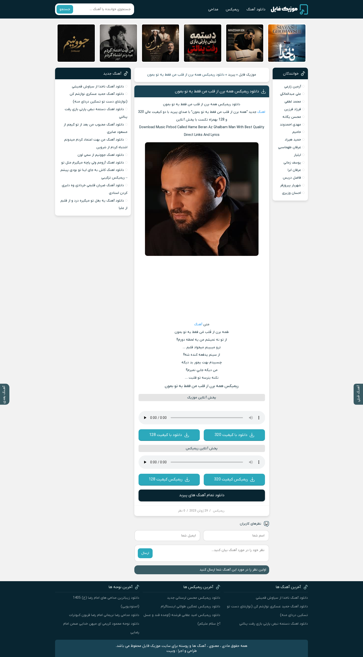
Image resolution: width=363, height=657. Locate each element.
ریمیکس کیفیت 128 (165, 479)
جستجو (65, 9)
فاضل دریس (292, 177)
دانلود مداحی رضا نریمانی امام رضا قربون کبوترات (104, 615)
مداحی (213, 9)
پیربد (231, 74)
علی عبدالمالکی (290, 94)
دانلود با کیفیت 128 (165, 434)
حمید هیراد (293, 139)
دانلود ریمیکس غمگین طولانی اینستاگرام (190, 606)
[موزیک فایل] (289, 9)
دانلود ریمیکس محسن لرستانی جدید (193, 597)
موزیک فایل (247, 74)
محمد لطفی (292, 101)
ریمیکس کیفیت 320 (231, 479)
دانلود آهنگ (255, 9)
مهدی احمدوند (290, 124)
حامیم (296, 132)
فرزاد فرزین (292, 109)
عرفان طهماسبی (289, 147)
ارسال (145, 553)
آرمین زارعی (292, 86)
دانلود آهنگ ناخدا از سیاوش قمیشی (98, 86)
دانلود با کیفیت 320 (231, 434)
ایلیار (297, 155)
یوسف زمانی (292, 162)
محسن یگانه (291, 117)
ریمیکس (232, 9)
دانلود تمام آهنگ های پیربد (201, 495)
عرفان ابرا (294, 170)
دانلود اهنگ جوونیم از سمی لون (101, 155)
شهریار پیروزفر (290, 185)
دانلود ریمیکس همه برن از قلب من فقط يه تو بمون (217, 91)
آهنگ (198, 324)
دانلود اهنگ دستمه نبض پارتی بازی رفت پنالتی (273, 623)
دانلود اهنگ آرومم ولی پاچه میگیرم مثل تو (92, 162)
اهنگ (261, 112)
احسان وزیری (291, 193)
